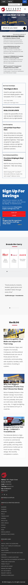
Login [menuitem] (4, 1)
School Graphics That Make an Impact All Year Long (13, 341)
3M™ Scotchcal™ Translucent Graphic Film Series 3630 (12, 66)
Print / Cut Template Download (11, 546)
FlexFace (3, 509)
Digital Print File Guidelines (9, 543)
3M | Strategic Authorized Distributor (13, 559)
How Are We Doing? (7, 566)
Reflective (4, 520)
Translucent (5, 516)
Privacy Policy (5, 564)
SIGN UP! (14, 212)
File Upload (4, 548)
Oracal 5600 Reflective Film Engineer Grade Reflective (12, 47)
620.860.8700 (8, 484)
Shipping (3, 555)
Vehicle (3, 525)
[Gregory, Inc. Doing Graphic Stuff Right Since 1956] (11, 9)
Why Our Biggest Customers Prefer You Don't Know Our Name (14, 386)
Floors (3, 527)
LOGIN (14, 215)
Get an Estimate (6, 570)
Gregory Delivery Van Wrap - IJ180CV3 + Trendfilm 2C (13, 429)
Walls (3, 514)
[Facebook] (2, 494)
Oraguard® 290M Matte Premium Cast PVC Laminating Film (13, 57)
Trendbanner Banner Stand (12, 38)
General (3, 518)
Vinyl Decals (5, 523)
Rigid (2, 529)
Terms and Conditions (8, 561)
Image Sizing (4, 550)
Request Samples (6, 573)
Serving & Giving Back (7, 575)
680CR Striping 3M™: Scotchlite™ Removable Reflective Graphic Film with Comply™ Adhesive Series (13, 174)
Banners (3, 507)
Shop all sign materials (19, 34)
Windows (4, 511)
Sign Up (10, 1)
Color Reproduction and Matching (12, 552)
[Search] (21, 4)
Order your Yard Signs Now (11, 102)
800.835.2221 (10, 486)
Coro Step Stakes (8, 100)
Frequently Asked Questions (10, 557)
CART (24, 1)
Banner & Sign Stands (7, 534)
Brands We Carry (6, 568)
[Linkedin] (4, 494)
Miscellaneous (5, 532)
